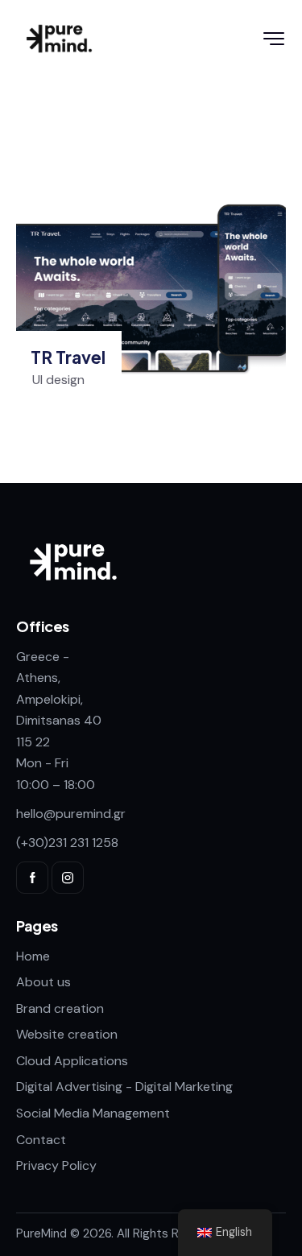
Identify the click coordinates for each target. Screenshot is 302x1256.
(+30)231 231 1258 (67, 842)
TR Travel (68, 357)
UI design (58, 379)
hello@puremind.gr (71, 813)
